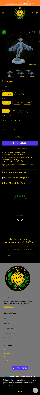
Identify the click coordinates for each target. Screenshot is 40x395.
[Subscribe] (33, 255)
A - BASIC (7, 94)
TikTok (7, 360)
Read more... (9, 306)
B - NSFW (20, 94)
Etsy (6, 357)
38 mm (27, 102)
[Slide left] (2, 73)
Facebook (7, 349)
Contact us (8, 338)
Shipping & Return (10, 328)
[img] (20, 196)
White (6, 116)
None (6, 111)
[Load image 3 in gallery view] (30, 72)
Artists (6, 323)
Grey (24, 111)
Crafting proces (9, 333)
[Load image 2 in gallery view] (19, 72)
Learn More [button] (8, 386)
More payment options (20, 148)
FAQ (5, 318)
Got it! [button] (20, 391)
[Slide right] (37, 73)
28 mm (6, 102)
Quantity (4, 125)
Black (15, 111)
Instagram (8, 353)
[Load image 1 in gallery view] (9, 72)
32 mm (16, 102)
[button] (2, 13)
